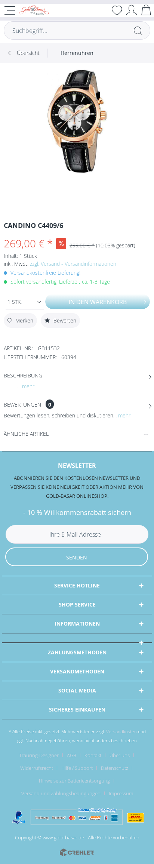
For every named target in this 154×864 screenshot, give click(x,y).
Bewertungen (22, 404)
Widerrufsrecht (36, 768)
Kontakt (92, 755)
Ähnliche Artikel (26, 433)
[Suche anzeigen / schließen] (102, 10)
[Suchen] (138, 30)
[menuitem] (102, 10)
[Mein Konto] (131, 10)
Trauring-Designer (39, 755)
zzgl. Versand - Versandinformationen (73, 263)
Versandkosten (121, 731)
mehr (27, 386)
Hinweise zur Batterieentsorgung (74, 780)
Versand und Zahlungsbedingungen (61, 793)
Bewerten (64, 320)
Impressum (121, 793)
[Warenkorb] (146, 10)
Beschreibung (23, 375)
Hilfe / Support (77, 768)
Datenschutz (114, 768)
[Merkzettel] (117, 10)
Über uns (120, 755)
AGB (71, 755)
